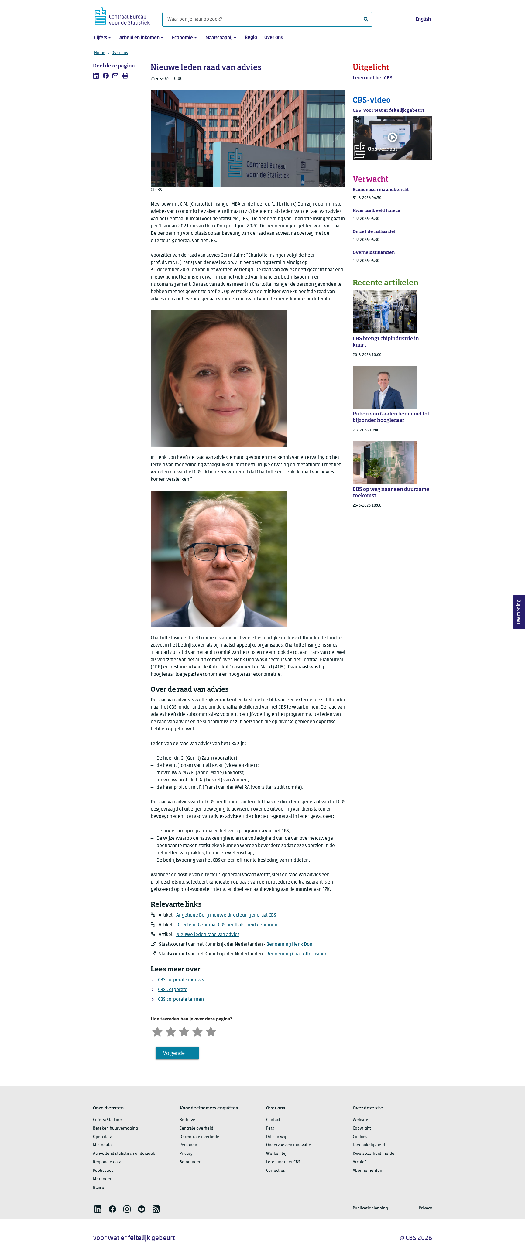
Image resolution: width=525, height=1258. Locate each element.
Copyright (362, 1128)
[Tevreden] (197, 1031)
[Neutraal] (184, 1031)
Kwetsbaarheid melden (375, 1154)
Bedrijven (189, 1120)
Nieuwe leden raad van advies (207, 934)
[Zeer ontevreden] (157, 1031)
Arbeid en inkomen (139, 38)
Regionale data (107, 1162)
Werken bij (276, 1154)
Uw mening (518, 612)
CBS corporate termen (181, 999)
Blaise (98, 1188)
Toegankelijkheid (369, 1145)
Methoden (102, 1179)
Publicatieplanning (370, 1208)
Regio (251, 37)
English (423, 19)
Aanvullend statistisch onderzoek (124, 1154)
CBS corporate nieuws (181, 980)
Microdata (102, 1145)
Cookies (360, 1137)
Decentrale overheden (201, 1137)
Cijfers (100, 38)
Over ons (273, 37)
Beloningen (190, 1162)
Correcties (275, 1171)
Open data (102, 1137)
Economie (182, 38)
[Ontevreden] (170, 1031)
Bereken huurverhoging (115, 1128)
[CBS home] (122, 15)
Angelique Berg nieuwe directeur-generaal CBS (226, 915)
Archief (359, 1162)
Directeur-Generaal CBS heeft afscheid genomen (226, 925)
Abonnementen (367, 1171)
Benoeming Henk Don (289, 944)
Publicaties (103, 1171)
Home (99, 53)
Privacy (186, 1154)
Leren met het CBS (283, 1162)
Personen (188, 1145)
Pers (270, 1128)
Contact (273, 1120)
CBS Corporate (172, 989)
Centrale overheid (196, 1128)
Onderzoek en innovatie (288, 1145)
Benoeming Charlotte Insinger (297, 954)
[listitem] (96, 75)
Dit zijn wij (276, 1137)
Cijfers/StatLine (107, 1120)
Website (360, 1120)
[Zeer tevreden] (211, 1031)
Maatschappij (218, 38)
